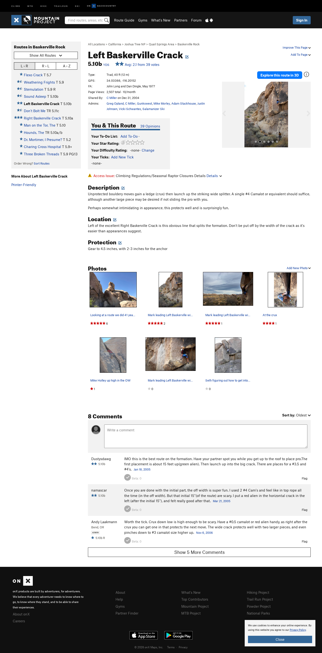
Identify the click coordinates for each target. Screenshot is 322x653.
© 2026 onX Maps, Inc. (148, 647)
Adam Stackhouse (183, 103)
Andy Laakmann (104, 522)
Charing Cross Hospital (42, 146)
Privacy (183, 647)
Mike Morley (161, 103)
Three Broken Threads (41, 154)
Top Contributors (194, 599)
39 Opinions (150, 126)
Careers (19, 621)
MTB (30, 5)
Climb (15, 5)
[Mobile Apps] (209, 20)
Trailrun (61, 5)
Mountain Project (195, 606)
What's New (160, 20)
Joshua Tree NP (134, 44)
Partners (180, 20)
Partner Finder (127, 613)
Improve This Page (295, 47)
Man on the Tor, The (39, 125)
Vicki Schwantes (130, 109)
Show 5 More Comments (199, 552)
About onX (21, 614)
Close (280, 639)
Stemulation (33, 89)
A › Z (66, 66)
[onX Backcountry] (101, 6)
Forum (196, 20)
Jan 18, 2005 (142, 469)
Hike (43, 5)
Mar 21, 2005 (221, 501)
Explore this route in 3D (279, 75)
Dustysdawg (101, 459)
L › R (24, 66)
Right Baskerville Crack (42, 118)
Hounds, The (34, 132)
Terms (171, 647)
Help (119, 599)
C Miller (112, 98)
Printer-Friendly (23, 184)
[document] (280, 633)
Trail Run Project (260, 599)
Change (148, 150)
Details (212, 176)
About (120, 592)
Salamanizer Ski (153, 109)
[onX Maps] (23, 584)
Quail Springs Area (161, 44)
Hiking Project (258, 592)
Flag (304, 478)
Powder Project (259, 606)
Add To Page (299, 54)
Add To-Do (129, 136)
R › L (45, 66)
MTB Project (191, 613)
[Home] (37, 20)
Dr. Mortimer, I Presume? (43, 139)
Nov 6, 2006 (204, 532)
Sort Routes (42, 163)
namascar (99, 490)
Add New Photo (297, 268)
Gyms (142, 20)
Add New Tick (122, 157)
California (114, 44)
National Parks (258, 613)
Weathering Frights (39, 82)
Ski (77, 5)
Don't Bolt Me (34, 111)
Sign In (301, 20)
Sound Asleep (35, 96)
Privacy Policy (298, 630)
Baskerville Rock (189, 44)
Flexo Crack (33, 75)
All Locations (96, 44)
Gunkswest (144, 103)
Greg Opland (115, 103)
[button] (226, 115)
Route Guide (124, 20)
